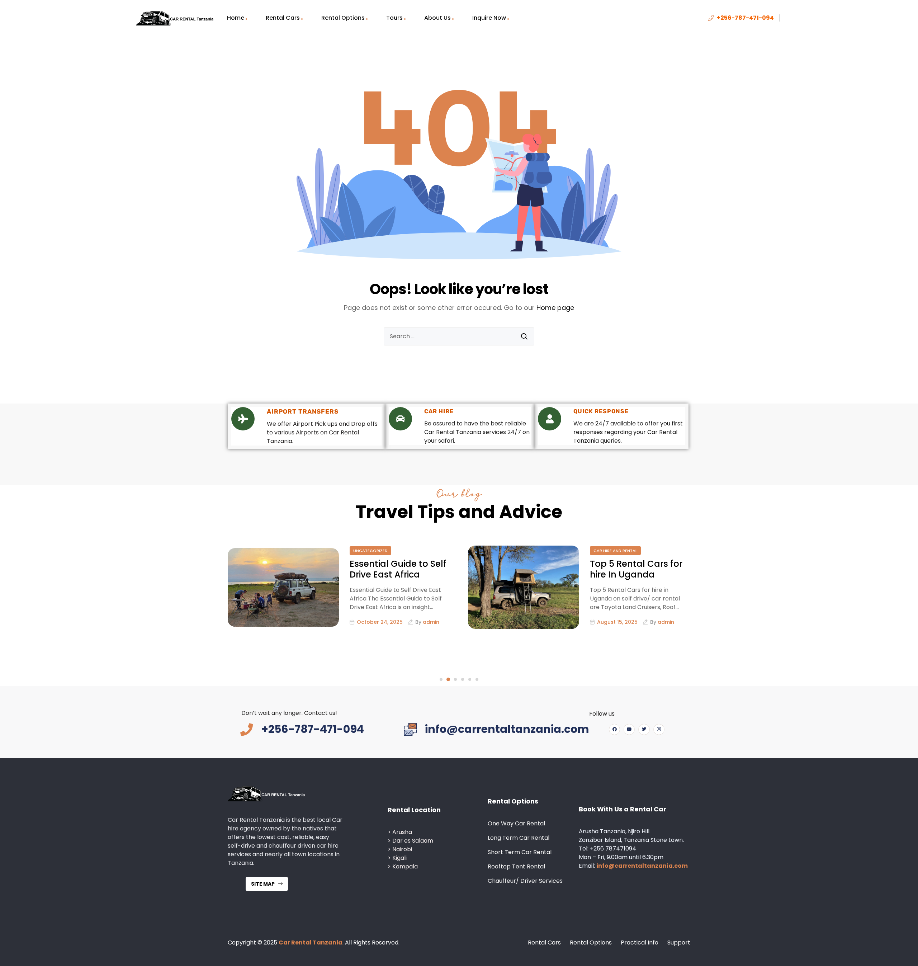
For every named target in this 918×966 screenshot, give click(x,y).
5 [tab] (469, 679)
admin (431, 622)
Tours (394, 18)
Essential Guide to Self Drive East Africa (398, 569)
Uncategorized (370, 550)
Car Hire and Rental (615, 550)
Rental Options (343, 18)
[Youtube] (629, 729)
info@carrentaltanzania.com (642, 866)
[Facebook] (614, 729)
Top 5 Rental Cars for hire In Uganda (636, 569)
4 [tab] (462, 679)
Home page (555, 307)
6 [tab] (476, 679)
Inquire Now (489, 18)
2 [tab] (448, 679)
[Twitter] (643, 729)
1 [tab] (441, 679)
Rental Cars (283, 18)
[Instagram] (658, 729)
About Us (437, 18)
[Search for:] (459, 336)
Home (235, 18)
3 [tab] (455, 679)
